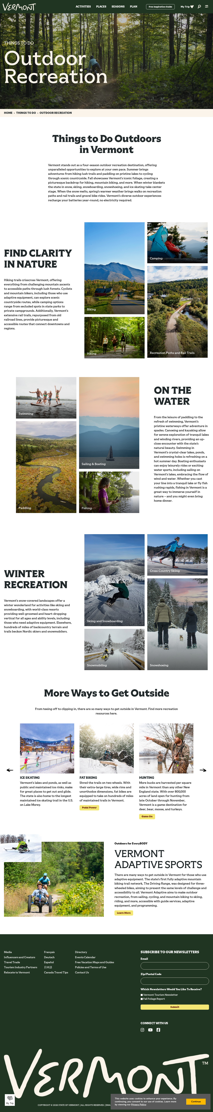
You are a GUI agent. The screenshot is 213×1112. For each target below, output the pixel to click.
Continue (196, 1101)
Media (8, 952)
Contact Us (82, 972)
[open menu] (206, 6)
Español (49, 962)
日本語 (48, 967)
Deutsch (49, 957)
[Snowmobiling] (114, 649)
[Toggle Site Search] (199, 7)
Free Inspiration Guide (160, 6)
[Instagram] (142, 1030)
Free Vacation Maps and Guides (94, 962)
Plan (133, 6)
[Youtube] (150, 1030)
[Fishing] (109, 492)
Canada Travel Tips (56, 972)
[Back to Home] (19, 7)
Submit (174, 1007)
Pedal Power (88, 807)
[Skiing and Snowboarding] (114, 580)
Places (101, 6)
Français (49, 952)
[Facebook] (158, 1030)
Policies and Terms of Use (90, 967)
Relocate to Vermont (17, 972)
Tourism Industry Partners (20, 967)
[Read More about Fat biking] (107, 748)
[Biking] (114, 268)
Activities (83, 6)
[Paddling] (46, 467)
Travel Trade (12, 962)
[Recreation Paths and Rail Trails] (177, 312)
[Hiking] (114, 337)
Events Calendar (85, 957)
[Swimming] (46, 398)
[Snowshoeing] (177, 624)
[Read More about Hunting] (166, 748)
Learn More (122, 912)
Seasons (118, 6)
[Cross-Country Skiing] (177, 555)
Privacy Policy (138, 1104)
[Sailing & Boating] (109, 423)
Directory (81, 952)
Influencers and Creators (19, 957)
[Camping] (177, 242)
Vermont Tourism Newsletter (160, 994)
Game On (146, 816)
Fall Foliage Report (154, 998)
